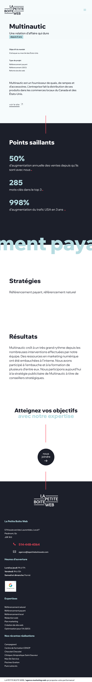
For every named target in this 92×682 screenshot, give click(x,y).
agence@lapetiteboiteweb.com (33, 552)
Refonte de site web (17, 71)
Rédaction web (11, 618)
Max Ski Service (12, 659)
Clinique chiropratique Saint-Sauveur (21, 655)
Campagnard (10, 645)
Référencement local (14, 614)
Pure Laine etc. (11, 666)
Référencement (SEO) (18, 67)
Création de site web (14, 625)
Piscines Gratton (12, 662)
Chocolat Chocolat (13, 652)
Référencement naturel (15, 607)
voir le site (14, 104)
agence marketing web (36, 680)
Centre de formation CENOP (17, 648)
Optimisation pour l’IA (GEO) (17, 629)
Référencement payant (18, 64)
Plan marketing (11, 622)
